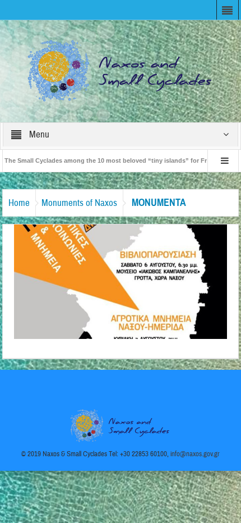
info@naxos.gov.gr (195, 453)
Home (19, 203)
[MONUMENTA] (120, 281)
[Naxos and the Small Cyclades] (120, 70)
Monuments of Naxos (79, 203)
